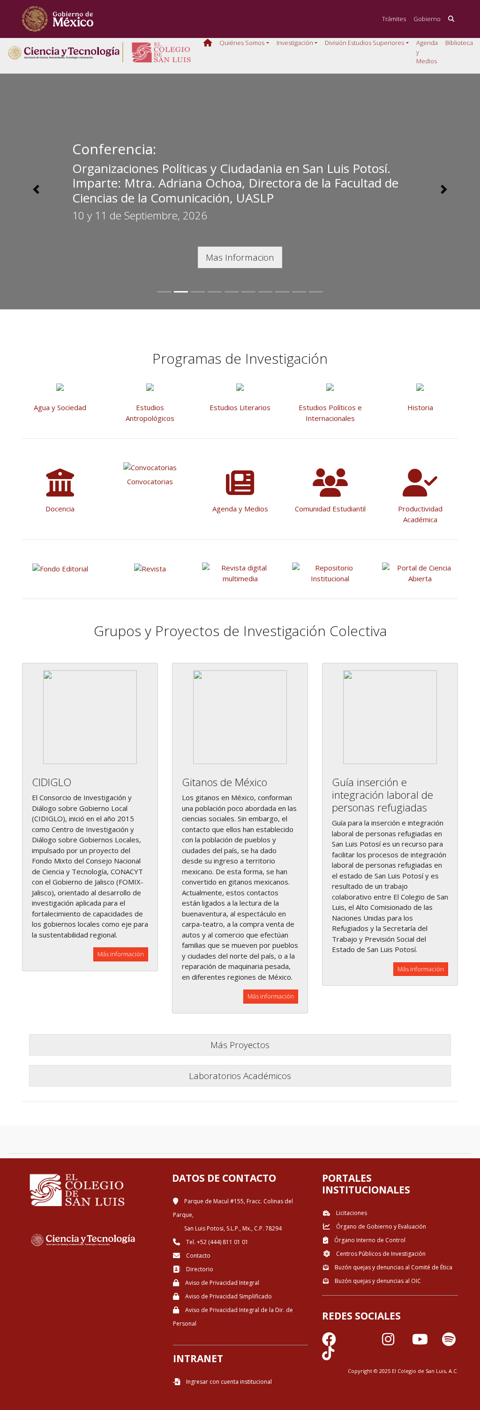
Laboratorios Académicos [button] (240, 1075)
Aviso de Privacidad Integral (221, 1283)
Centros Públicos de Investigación (380, 1254)
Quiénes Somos (241, 42)
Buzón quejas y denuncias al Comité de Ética (392, 1267)
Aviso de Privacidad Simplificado (228, 1296)
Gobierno (427, 19)
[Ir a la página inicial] (57, 19)
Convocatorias (150, 481)
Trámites (394, 19)
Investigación (295, 42)
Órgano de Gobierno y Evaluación (380, 1226)
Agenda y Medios (427, 51)
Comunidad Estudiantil (330, 508)
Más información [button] (121, 954)
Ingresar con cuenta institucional (228, 1382)
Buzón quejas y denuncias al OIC (377, 1281)
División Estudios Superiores (364, 42)
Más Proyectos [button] (240, 1044)
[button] (36, 189)
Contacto (197, 1256)
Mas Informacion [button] (240, 257)
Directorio (199, 1269)
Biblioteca (459, 42)
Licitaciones (351, 1213)
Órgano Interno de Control (369, 1240)
